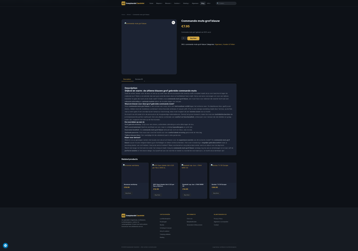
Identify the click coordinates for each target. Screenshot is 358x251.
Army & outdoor (164, 231)
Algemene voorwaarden (221, 221)
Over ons (189, 218)
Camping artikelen (165, 234)
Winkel (129, 14)
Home (151, 3)
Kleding (186, 3)
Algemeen (195, 3)
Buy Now (193, 38)
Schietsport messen (166, 228)
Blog (202, 3)
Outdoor (177, 3)
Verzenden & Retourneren (194, 225)
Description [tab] (127, 79)
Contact (216, 225)
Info (209, 3)
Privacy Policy (218, 218)
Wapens (159, 3)
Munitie (162, 225)
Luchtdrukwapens (165, 218)
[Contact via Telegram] (5, 245)
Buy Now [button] (128, 193)
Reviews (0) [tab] (139, 79)
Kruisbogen (163, 221)
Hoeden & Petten (229, 44)
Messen (168, 3)
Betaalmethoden (192, 221)
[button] (173, 22)
